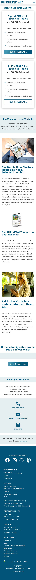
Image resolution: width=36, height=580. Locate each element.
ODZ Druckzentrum (10, 532)
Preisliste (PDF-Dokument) (13, 503)
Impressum (7, 540)
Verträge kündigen (10, 551)
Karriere (6, 475)
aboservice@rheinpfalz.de (18, 418)
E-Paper (6, 491)
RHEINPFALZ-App (10, 486)
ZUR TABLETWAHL (18, 52)
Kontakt (6, 556)
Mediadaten (8, 478)
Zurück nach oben (18, 364)
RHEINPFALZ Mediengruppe (13, 473)
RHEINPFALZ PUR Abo (11, 516)
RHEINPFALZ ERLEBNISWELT (14, 489)
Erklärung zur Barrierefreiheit (14, 545)
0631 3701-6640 (18, 408)
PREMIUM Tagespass (11, 519)
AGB (5, 543)
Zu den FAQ (18, 429)
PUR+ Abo (7, 514)
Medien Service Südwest (12, 530)
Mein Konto (23, 441)
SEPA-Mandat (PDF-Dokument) (15, 501)
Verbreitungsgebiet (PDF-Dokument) (17, 506)
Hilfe (5, 496)
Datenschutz (8, 548)
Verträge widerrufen (11, 553)
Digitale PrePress (10, 527)
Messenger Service (10, 494)
